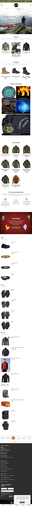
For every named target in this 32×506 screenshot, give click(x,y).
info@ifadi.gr (4, 453)
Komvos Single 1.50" (14, 241)
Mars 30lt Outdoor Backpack (15, 389)
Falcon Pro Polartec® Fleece (15, 373)
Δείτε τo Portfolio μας (16, 227)
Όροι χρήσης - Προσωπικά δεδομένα (8, 479)
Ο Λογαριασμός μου (5, 463)
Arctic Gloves (13, 310)
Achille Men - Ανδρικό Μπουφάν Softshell (16, 56)
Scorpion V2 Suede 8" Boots (5, 77)
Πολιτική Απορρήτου (5, 481)
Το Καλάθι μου (4, 465)
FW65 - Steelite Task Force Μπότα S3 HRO (26, 77)
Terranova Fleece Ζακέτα (16, 155)
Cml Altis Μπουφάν (26, 52)
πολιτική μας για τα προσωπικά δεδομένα (6, 494)
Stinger (12, 321)
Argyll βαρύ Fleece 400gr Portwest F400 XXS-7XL (17, 347)
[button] (30, 5)
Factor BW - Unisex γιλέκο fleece (15, 358)
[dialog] (22, 500)
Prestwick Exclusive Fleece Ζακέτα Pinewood (16, 170)
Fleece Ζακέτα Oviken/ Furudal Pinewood (16, 186)
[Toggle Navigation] (1, 5)
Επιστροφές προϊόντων (6, 477)
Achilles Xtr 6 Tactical (16, 76)
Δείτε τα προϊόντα (9, 25)
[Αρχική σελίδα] (3, 505)
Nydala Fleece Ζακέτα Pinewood (5, 170)
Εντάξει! (22, 502)
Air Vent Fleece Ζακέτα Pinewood (26, 155)
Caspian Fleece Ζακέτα (5, 154)
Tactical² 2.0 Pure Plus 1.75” (15, 252)
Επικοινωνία (4, 1)
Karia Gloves (13, 289)
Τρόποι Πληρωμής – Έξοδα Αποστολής (8, 475)
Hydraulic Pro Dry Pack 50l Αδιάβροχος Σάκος (17, 399)
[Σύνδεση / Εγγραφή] (9, 505)
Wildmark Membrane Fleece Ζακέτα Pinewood (27, 170)
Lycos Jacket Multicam (5, 52)
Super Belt (12, 273)
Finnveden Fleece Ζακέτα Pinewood (5, 186)
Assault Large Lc (13, 410)
